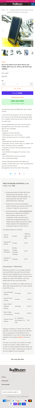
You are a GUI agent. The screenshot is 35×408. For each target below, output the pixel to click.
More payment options (17, 97)
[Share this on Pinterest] (19, 174)
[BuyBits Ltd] (17, 4)
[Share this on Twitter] (10, 174)
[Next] (32, 31)
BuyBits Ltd (13, 396)
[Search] (29, 4)
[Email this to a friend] (24, 174)
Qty (3, 80)
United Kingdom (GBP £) (10, 392)
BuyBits (4, 62)
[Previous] (3, 31)
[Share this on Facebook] (15, 174)
